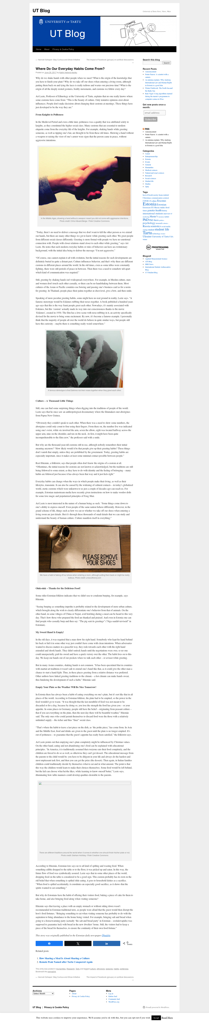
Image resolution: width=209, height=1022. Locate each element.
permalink (52, 971)
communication (156, 198)
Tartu (78, 968)
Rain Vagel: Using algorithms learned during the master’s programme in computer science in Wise (158, 96)
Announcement (150, 71)
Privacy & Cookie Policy (63, 49)
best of (145, 195)
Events (147, 162)
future (145, 210)
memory (161, 217)
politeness (124, 968)
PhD (146, 219)
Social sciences (150, 178)
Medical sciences (151, 170)
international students (153, 213)
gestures (109, 968)
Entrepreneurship (151, 156)
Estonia (148, 159)
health (159, 210)
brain (161, 195)
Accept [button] (156, 1017)
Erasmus (161, 200)
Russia (146, 226)
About (46, 49)
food (167, 207)
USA (171, 236)
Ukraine (147, 236)
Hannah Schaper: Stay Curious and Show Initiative (58, 59)
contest (166, 197)
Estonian (161, 204)
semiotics (156, 226)
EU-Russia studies (158, 207)
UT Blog (41, 10)
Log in (110, 993)
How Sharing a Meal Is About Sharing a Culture (64, 958)
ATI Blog (148, 261)
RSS (147, 128)
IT (171, 214)
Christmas (147, 197)
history (164, 210)
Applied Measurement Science (156, 258)
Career (147, 153)
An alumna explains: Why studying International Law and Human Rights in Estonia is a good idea (158, 82)
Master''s (154, 216)
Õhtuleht (106, 935)
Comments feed (114, 999)
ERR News (149, 264)
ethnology (101, 968)
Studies (148, 184)
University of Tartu (160, 236)
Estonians (147, 207)
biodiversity (153, 195)
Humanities (61, 968)
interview (167, 213)
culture (93, 968)
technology (156, 233)
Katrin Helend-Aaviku (68, 72)
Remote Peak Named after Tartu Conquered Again (66, 962)
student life (162, 229)
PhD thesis (154, 220)
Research (71, 968)
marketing (146, 217)
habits (116, 968)
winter (145, 239)
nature (166, 216)
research (159, 223)
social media (165, 226)
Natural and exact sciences (154, 173)
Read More (167, 1017)
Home (38, 49)
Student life (149, 181)
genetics (151, 210)
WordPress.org (113, 1001)
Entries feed (112, 996)
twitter (163, 234)
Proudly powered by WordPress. (158, 1007)
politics (161, 220)
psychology (149, 223)
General (148, 164)
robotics (165, 223)
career (166, 194)
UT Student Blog (151, 272)
